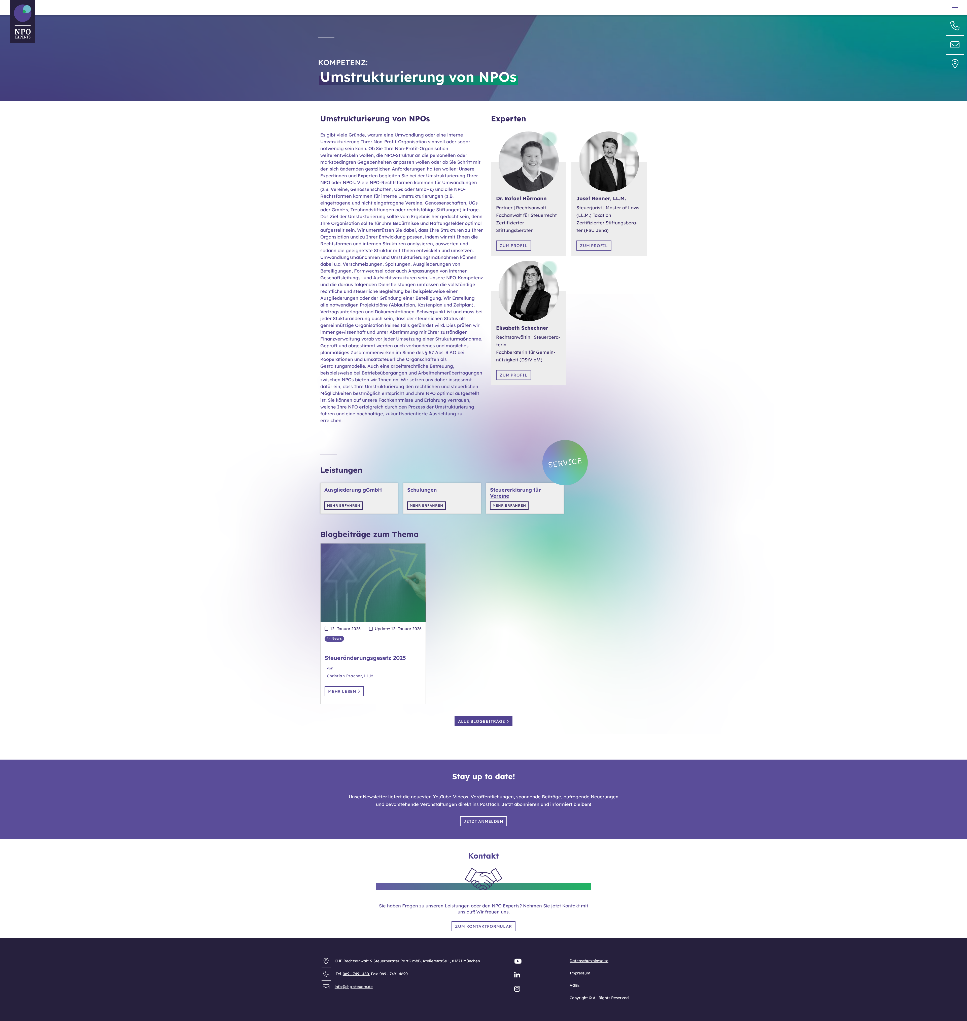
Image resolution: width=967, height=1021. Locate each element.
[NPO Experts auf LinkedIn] (517, 976)
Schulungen (422, 490)
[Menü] (955, 8)
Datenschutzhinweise (589, 960)
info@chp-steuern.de (354, 986)
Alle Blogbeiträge (482, 721)
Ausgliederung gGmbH (353, 490)
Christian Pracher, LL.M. (350, 675)
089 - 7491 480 (356, 973)
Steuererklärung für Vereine (515, 493)
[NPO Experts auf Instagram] (517, 990)
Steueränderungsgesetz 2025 (365, 657)
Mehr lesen (343, 691)
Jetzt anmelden (483, 821)
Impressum (580, 973)
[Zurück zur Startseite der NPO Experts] (22, 22)
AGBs (574, 985)
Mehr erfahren (343, 505)
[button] (955, 44)
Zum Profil (514, 245)
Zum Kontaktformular (483, 926)
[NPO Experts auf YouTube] (518, 962)
